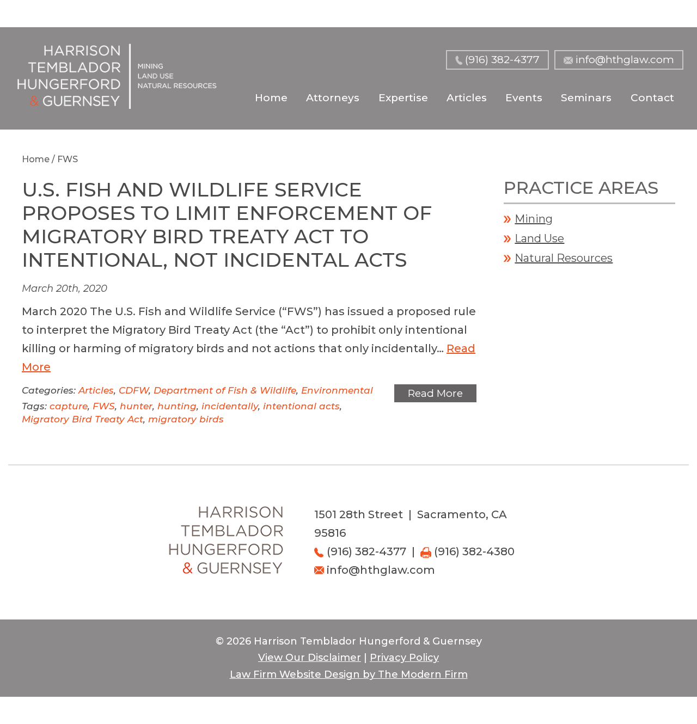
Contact (652, 97)
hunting (177, 406)
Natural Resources (564, 258)
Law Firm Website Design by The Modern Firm (349, 674)
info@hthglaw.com (625, 59)
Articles (467, 97)
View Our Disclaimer (309, 658)
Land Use (539, 238)
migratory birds (186, 419)
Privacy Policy (404, 658)
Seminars (586, 97)
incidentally (229, 406)
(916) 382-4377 (502, 59)
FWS (104, 406)
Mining (534, 218)
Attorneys (332, 97)
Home (271, 97)
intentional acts (301, 406)
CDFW (134, 390)
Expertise (403, 97)
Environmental (337, 390)
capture (69, 406)
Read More (435, 393)
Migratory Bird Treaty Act (82, 419)
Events (523, 97)
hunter (136, 406)
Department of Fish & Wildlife (225, 390)
